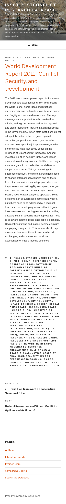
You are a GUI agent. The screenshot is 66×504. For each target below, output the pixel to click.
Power (23, 334)
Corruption (45, 285)
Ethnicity (28, 304)
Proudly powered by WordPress (22, 495)
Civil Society (19, 273)
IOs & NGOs (42, 316)
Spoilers (51, 362)
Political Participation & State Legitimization (28, 325)
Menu (34, 45)
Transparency (38, 365)
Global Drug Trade (42, 307)
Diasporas (32, 298)
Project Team (12, 464)
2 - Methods (18, 261)
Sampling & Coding (16, 470)
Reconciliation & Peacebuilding (33, 338)
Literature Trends (15, 457)
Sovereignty (34, 362)
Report (29, 344)
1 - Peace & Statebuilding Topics (34, 258)
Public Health (40, 334)
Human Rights (20, 310)
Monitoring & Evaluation (29, 319)
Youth (54, 365)
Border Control (22, 264)
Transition (18, 365)
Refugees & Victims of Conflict (33, 341)
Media (55, 316)
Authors (9, 450)
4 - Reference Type (42, 261)
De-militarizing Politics (41, 289)
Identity (26, 313)
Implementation (47, 313)
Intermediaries (21, 316)
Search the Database (17, 477)
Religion (16, 344)
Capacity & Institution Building (34, 270)
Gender (42, 304)
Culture (16, 289)
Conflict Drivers (43, 276)
